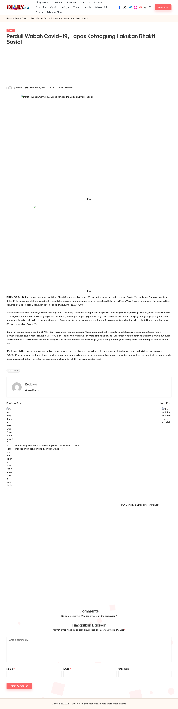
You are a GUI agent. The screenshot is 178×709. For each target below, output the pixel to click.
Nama (11, 668)
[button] (163, 7)
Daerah (11, 30)
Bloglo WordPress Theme (112, 703)
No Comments (67, 88)
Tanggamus (13, 371)
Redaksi (31, 384)
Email (67, 668)
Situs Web (123, 668)
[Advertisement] (89, 66)
